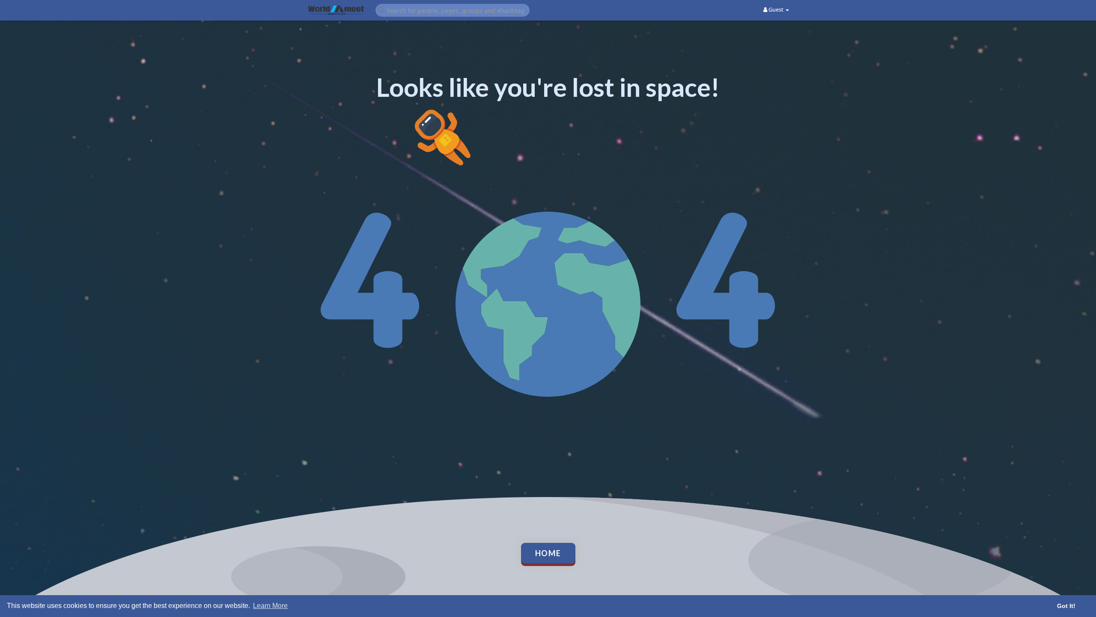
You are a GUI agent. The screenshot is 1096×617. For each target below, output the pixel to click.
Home (548, 553)
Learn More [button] (270, 605)
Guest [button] (776, 9)
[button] (452, 10)
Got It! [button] (1066, 605)
